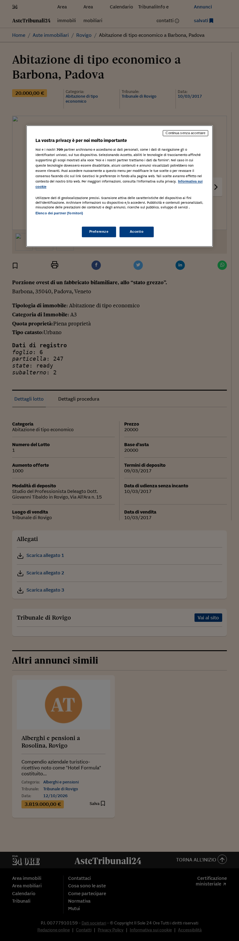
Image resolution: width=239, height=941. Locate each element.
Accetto (137, 231)
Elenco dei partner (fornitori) (59, 213)
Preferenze (99, 231)
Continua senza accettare (185, 133)
